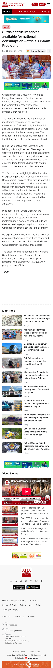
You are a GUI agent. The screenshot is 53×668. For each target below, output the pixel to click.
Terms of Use (34, 652)
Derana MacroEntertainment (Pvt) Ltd (17, 639)
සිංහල (35, 4)
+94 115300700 (11, 625)
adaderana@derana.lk (13, 630)
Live (8, 11)
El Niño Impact (24, 11)
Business (34, 600)
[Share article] (49, 51)
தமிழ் (42, 4)
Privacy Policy (19, 652)
